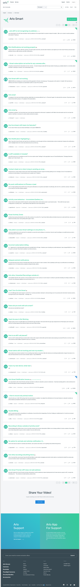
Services (16, 2)
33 (69, 482)
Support (63, 2)
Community (45, 565)
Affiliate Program (67, 565)
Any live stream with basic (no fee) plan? (22, 125)
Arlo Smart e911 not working (18, 78)
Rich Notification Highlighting (18, 139)
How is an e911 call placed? (17, 335)
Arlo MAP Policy (67, 563)
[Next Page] (76, 25)
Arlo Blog (25, 573)
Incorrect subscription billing (18, 245)
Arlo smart (12, 95)
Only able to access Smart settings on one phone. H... (27, 230)
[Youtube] (74, 584)
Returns (45, 573)
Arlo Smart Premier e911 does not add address (24, 470)
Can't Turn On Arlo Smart (17, 290)
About (24, 563)
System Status (46, 567)
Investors (25, 569)
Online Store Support (47, 569)
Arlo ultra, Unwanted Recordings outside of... (23, 275)
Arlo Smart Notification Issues (19, 379)
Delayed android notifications (18, 260)
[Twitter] (70, 584)
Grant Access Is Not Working (18, 319)
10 (38, 379)
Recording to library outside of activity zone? (23, 426)
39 (73, 482)
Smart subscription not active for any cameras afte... (28, 63)
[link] (61, 25)
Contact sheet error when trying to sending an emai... (26, 169)
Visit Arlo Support (17, 539)
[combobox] (55, 7)
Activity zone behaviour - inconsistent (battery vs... (26, 199)
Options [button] (76, 22)
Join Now (67, 7)
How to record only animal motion (21, 395)
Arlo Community (6, 7)
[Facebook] (63, 584)
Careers (24, 565)
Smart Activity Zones (15, 214)
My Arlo (68, 2)
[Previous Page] (57, 25)
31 (63, 482)
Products (12, 2)
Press (24, 567)
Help (75, 7)
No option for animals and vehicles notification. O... (26, 441)
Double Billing (13, 411)
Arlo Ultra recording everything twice (21, 455)
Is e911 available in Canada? (18, 154)
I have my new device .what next (19, 366)
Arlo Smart (20, 55)
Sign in (71, 7)
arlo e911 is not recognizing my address (23, 31)
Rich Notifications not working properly (22, 47)
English (4, 12)
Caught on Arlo (26, 571)
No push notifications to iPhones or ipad (22, 184)
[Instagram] (67, 584)
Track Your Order (46, 571)
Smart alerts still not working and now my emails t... (26, 350)
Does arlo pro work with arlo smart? (20, 305)
